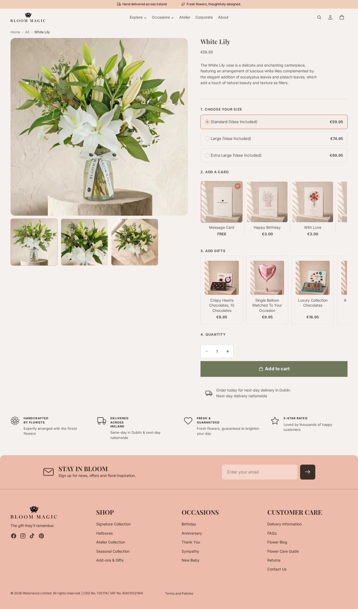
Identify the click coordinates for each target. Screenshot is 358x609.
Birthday (189, 524)
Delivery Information (284, 524)
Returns (273, 560)
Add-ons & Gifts (109, 560)
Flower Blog (277, 542)
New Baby (190, 560)
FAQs (271, 533)
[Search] (319, 17)
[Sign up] (307, 472)
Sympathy (190, 551)
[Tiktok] (32, 536)
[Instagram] (23, 536)
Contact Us (276, 569)
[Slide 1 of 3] (34, 242)
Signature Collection (113, 524)
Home (15, 32)
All (27, 32)
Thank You (191, 542)
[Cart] (342, 17)
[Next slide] (342, 209)
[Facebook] (13, 536)
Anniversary (192, 533)
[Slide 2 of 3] (84, 242)
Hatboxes (104, 533)
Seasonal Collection (112, 551)
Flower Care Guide (283, 551)
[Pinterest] (41, 536)
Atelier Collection (110, 542)
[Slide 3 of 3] (134, 242)
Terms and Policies (179, 593)
